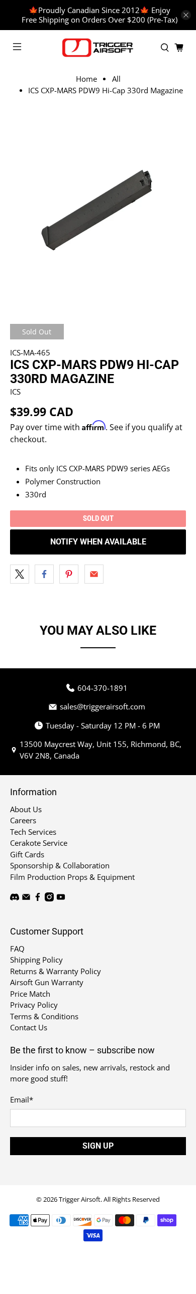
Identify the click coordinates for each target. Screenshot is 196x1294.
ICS (15, 392)
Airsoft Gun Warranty (46, 982)
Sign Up (98, 1146)
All (116, 79)
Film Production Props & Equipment (72, 877)
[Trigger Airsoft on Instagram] (49, 898)
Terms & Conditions (44, 1016)
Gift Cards (27, 854)
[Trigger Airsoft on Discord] (14, 898)
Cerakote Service (38, 843)
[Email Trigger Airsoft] (26, 898)
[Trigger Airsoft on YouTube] (60, 898)
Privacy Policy (34, 1005)
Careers (23, 820)
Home (86, 79)
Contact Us (28, 1027)
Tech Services (33, 832)
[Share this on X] (19, 574)
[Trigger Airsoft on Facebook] (37, 898)
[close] (186, 15)
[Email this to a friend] (94, 574)
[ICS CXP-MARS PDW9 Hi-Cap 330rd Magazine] (98, 206)
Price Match (30, 994)
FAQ (17, 949)
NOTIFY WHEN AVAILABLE (98, 541)
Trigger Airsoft (80, 1199)
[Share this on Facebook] (44, 574)
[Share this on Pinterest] (68, 574)
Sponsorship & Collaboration (60, 865)
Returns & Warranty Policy (55, 971)
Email (21, 1099)
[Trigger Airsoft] (98, 47)
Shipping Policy (36, 960)
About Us (26, 809)
